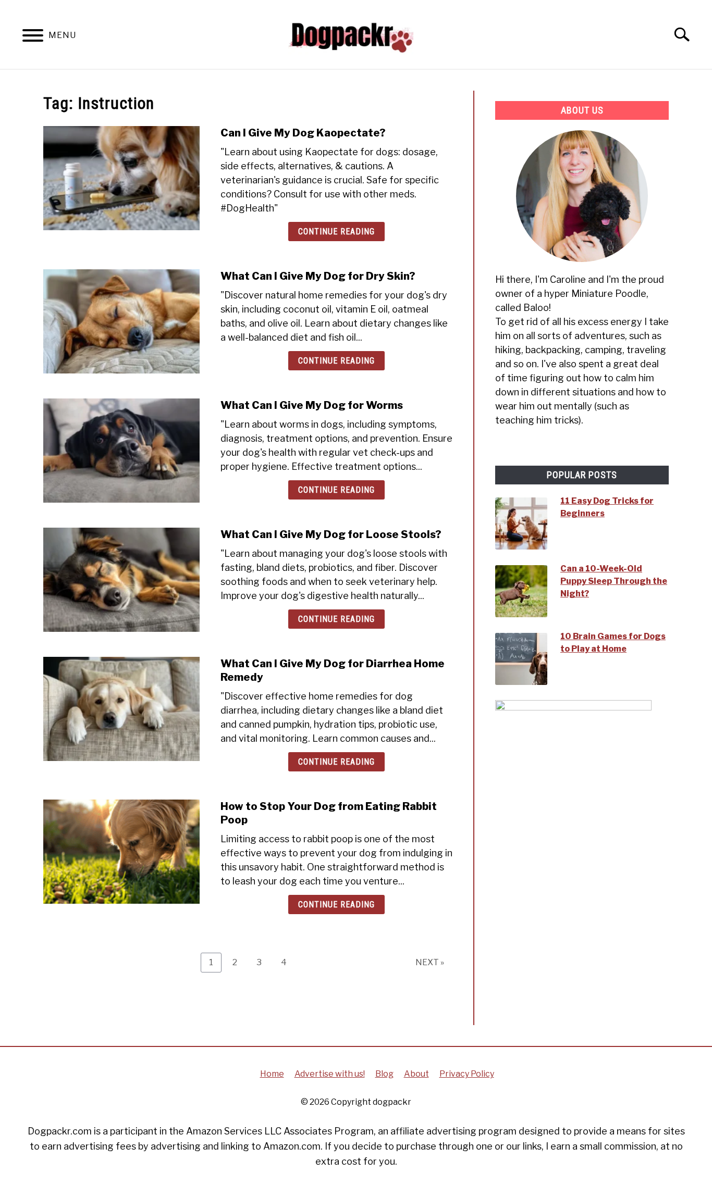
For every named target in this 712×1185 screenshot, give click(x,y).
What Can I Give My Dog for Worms (311, 405)
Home (272, 1074)
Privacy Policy (466, 1074)
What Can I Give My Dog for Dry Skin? (317, 276)
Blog (384, 1074)
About (416, 1074)
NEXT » (429, 962)
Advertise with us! (329, 1074)
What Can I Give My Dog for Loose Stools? (330, 534)
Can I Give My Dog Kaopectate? (303, 133)
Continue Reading (336, 231)
